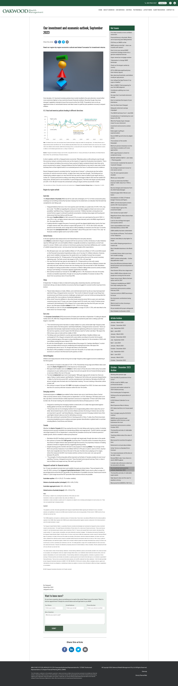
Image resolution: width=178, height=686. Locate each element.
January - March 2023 (117, 357)
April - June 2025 (116, 331)
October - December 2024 (118, 337)
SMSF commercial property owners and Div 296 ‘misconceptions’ (121, 204)
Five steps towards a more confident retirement (121, 33)
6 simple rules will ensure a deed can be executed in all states (121, 464)
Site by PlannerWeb (141, 675)
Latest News (147, 10)
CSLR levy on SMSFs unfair (118, 42)
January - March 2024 (117, 345)
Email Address (70, 605)
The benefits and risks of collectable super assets (121, 431)
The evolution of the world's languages (119, 142)
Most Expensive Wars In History (120, 405)
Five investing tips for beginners (120, 392)
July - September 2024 (117, 340)
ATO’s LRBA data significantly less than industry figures (120, 71)
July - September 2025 (117, 328)
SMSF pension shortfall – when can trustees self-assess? (121, 46)
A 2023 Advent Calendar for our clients (120, 401)
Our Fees (129, 10)
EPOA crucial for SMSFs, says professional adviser (119, 383)
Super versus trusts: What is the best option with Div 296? (121, 279)
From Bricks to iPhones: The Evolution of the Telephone (122, 234)
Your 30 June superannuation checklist (119, 174)
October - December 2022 (118, 360)
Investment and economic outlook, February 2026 (121, 289)
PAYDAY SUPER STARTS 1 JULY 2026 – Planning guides (122, 159)
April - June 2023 (116, 354)
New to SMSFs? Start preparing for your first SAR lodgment (121, 86)
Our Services (120, 10)
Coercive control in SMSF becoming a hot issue (121, 294)
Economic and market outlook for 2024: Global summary (120, 388)
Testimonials (137, 10)
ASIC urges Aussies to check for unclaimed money (120, 154)
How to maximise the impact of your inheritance (121, 101)
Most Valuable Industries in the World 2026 (121, 249)
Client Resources (159, 10)
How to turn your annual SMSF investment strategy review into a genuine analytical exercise (120, 52)
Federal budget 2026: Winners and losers (121, 194)
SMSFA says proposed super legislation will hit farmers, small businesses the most (120, 420)
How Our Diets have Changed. (119, 105)
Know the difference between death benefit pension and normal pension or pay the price (122, 265)
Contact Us (162, 3)
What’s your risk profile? (117, 178)
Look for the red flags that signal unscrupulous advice (120, 221)
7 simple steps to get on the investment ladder (119, 209)
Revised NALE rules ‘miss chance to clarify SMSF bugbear (121, 459)
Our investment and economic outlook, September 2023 (119, 469)
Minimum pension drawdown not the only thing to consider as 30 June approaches (121, 148)
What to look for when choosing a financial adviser (120, 304)
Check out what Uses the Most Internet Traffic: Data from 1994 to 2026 (121, 183)
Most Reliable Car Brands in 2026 (120, 311)
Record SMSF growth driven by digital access (121, 137)
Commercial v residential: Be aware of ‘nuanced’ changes (122, 164)
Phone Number (91, 605)
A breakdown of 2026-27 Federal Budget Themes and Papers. (120, 199)
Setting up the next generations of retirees (121, 396)
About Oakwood (108, 10)
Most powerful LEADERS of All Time (121, 483)
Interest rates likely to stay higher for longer (121, 239)
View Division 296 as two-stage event (121, 270)
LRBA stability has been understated (121, 230)
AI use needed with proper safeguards (122, 308)
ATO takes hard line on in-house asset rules (122, 409)
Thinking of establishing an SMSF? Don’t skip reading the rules (121, 284)
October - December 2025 (118, 325)
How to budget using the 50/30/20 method (121, 414)
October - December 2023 (118, 348)
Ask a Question (49, 612)
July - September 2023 (117, 351)
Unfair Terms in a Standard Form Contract (120, 449)
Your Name (48, 605)
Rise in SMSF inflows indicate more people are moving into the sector (121, 274)
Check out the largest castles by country (120, 66)
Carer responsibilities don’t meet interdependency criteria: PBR (120, 226)
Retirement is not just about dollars (121, 445)
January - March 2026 (117, 322)
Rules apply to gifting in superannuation (117, 132)
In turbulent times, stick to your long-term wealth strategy (121, 254)
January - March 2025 (117, 334)
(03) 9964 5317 (151, 3)
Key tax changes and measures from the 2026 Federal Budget (121, 189)
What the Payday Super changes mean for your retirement (120, 122)
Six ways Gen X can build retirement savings (121, 96)
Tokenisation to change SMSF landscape (119, 61)
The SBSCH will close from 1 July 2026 (122, 113)
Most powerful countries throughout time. (121, 441)
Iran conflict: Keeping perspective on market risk (121, 244)
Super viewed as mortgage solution (121, 57)
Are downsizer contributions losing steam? (121, 299)
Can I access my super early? (119, 213)
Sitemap (144, 671)
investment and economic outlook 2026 (121, 127)
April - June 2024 (116, 343)
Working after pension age (118, 374)
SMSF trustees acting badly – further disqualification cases (121, 259)
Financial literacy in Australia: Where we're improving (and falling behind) (121, 38)
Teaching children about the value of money (121, 436)
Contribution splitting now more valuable (120, 91)
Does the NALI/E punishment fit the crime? (121, 378)
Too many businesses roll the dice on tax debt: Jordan (121, 454)
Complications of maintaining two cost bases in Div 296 (122, 117)
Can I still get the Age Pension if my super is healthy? (121, 81)
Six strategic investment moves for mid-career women (121, 169)
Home (100, 10)
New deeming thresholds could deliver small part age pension (122, 76)
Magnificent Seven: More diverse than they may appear (122, 216)
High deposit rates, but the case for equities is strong (121, 479)
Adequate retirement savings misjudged (119, 109)
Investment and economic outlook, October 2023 (121, 426)
